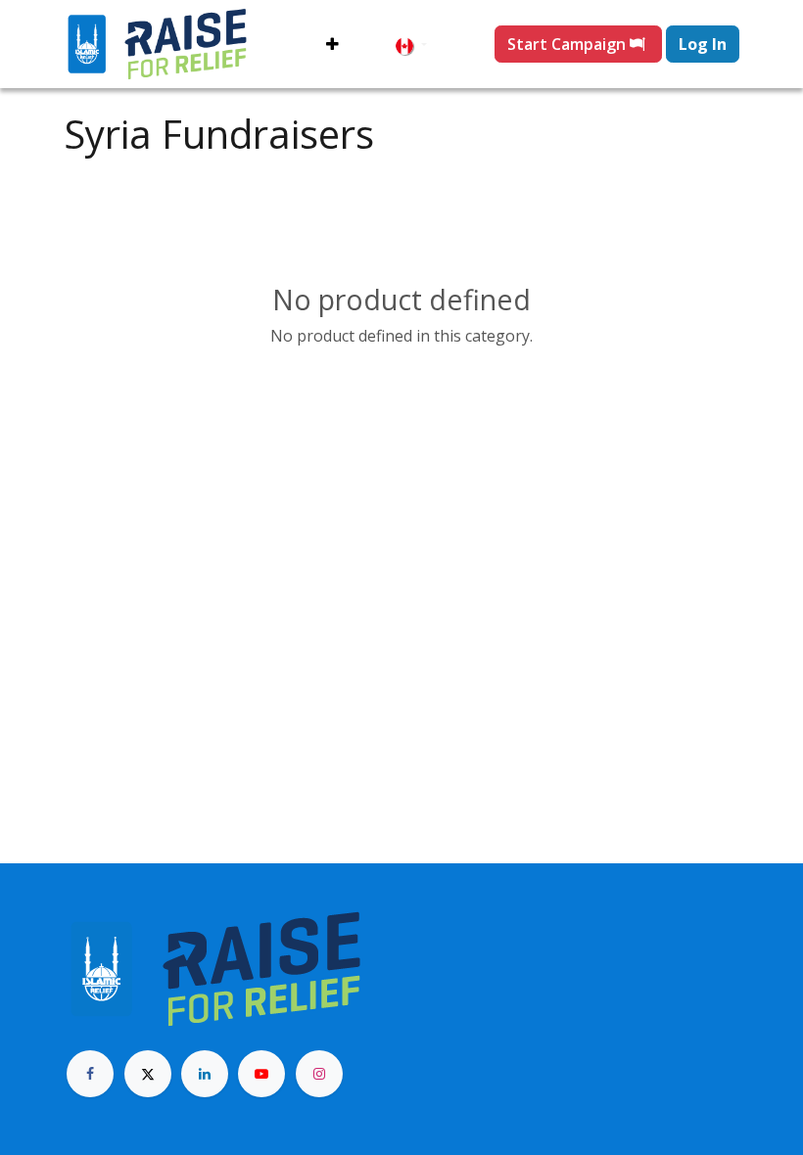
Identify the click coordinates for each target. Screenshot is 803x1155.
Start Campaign (568, 44)
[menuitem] (332, 44)
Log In (703, 44)
